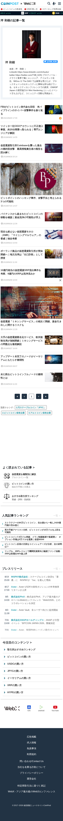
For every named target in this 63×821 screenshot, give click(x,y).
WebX (55, 820)
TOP (7, 820)
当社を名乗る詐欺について (31, 767)
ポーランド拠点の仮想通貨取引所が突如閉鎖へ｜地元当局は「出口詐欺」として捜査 (22, 254)
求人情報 (31, 742)
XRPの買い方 (14, 685)
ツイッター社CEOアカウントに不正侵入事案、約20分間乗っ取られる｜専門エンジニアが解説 (22, 129)
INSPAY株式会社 (19, 576)
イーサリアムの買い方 (19, 678)
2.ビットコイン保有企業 (13, 413)
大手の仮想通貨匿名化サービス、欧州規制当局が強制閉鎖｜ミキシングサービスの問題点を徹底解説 (22, 340)
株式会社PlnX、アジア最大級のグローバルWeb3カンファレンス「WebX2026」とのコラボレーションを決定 (35, 599)
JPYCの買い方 (15, 671)
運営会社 (31, 778)
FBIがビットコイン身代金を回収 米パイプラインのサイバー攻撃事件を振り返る (22, 110)
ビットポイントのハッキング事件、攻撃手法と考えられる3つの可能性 (31, 200)
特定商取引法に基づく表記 (31, 785)
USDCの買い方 (15, 664)
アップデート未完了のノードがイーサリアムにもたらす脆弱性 (22, 358)
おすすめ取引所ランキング (25, 496)
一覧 (55, 515)
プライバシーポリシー (31, 773)
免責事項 (31, 748)
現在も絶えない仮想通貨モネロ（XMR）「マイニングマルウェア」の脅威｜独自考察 (21, 235)
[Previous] (24, 396)
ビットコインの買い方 (23, 483)
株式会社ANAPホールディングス (27, 620)
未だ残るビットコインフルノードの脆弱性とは (22, 376)
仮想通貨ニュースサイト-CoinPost (37, 805)
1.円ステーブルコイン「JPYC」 (31, 407)
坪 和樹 (10, 62)
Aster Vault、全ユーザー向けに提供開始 (38, 610)
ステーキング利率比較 (51, 9)
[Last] (45, 396)
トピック (31, 820)
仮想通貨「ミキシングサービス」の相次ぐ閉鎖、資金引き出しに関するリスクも (31, 323)
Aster (14, 587)
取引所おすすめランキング (21, 649)
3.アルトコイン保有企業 (40, 413)
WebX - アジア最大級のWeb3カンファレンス (31, 791)
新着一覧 (19, 820)
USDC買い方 (32, 9)
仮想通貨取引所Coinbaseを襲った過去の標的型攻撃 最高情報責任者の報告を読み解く (22, 149)
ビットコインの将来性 (12, 9)
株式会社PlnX (18, 596)
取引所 (43, 820)
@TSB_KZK (52, 61)
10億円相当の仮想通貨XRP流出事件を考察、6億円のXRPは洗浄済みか (21, 272)
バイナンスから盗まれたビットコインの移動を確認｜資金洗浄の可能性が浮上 (22, 216)
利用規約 (31, 754)
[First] (17, 396)
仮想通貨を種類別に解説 (24, 474)
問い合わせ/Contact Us (32, 761)
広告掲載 (31, 737)
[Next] (38, 396)
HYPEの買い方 (15, 692)
